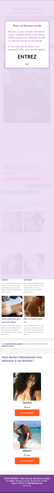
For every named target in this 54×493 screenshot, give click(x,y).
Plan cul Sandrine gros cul (33, 320)
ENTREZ (27, 57)
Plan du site (27, 485)
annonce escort (8, 346)
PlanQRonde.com (35, 483)
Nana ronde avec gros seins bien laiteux (11, 320)
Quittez (27, 64)
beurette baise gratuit (14, 344)
